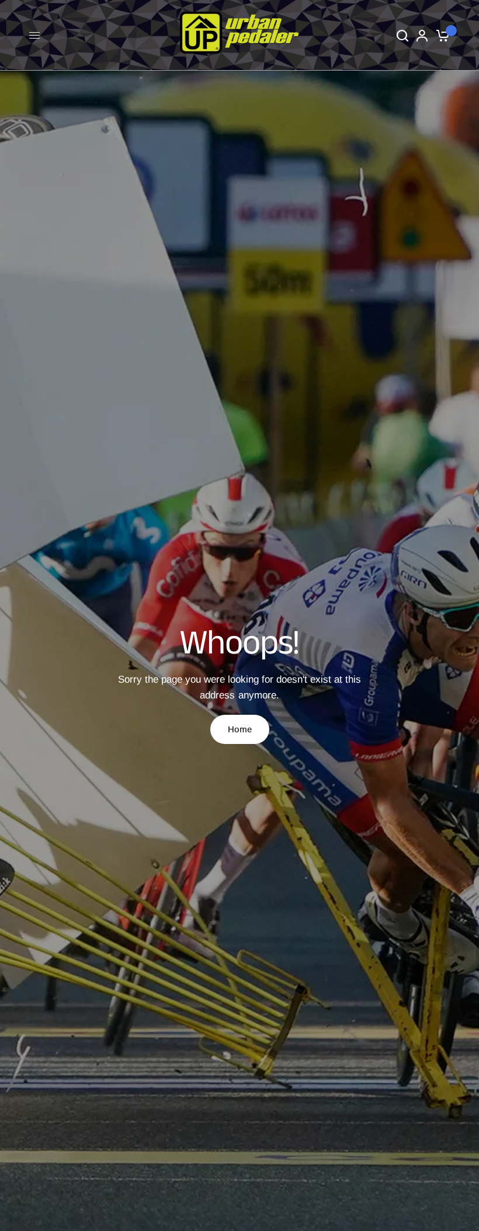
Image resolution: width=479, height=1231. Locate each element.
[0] (441, 35)
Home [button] (240, 729)
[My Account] (422, 35)
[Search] (402, 35)
